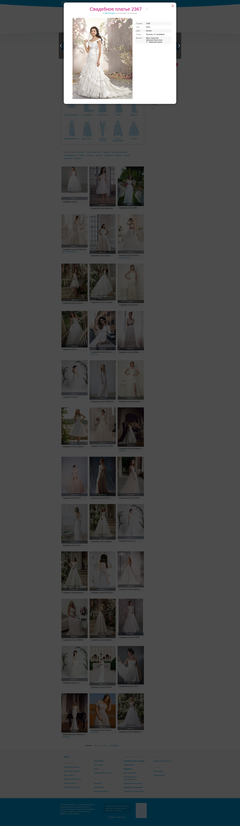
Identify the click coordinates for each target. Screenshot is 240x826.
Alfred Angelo (110, 13)
